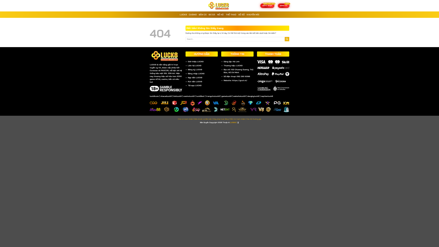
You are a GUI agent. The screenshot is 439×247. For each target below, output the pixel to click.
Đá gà (212, 14)
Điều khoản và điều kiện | (203, 119)
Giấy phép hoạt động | (221, 119)
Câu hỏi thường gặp (253, 119)
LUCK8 (183, 14)
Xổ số (241, 14)
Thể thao (231, 14)
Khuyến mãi (253, 14)
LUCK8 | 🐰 (234, 122)
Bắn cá (203, 14)
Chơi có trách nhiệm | (186, 119)
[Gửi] (287, 39)
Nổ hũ (220, 14)
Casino (193, 14)
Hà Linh (236, 61)
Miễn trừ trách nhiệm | (238, 119)
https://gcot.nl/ (239, 80)
